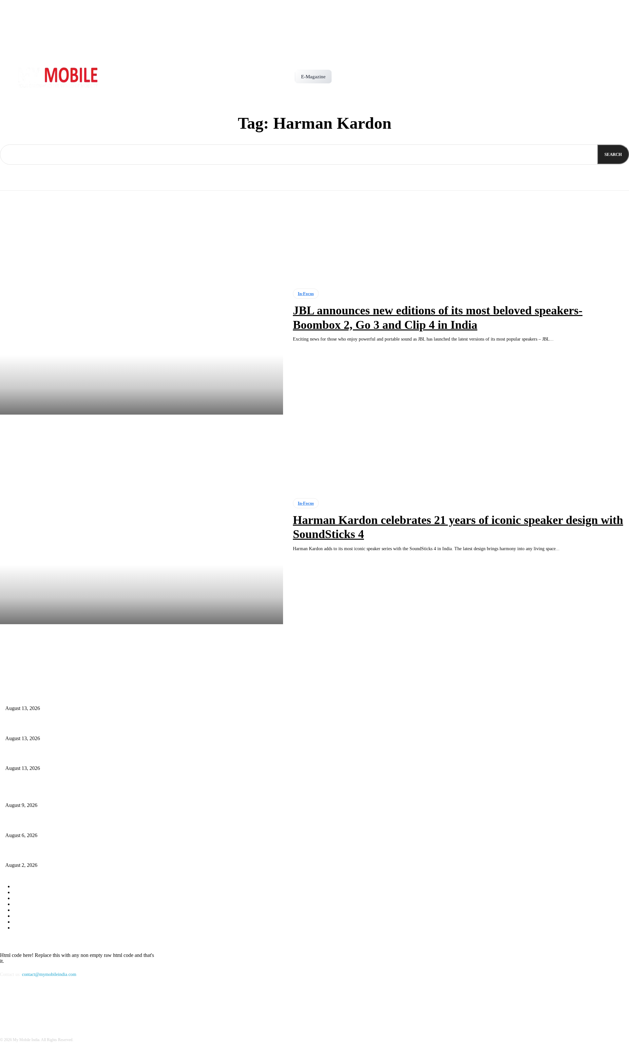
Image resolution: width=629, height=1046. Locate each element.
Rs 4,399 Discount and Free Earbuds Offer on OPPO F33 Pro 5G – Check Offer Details (87, 757)
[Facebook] (6, 1004)
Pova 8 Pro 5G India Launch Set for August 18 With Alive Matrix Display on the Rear (85, 727)
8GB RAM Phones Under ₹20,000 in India (45, 854)
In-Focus (306, 293)
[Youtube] (40, 1004)
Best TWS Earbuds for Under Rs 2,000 (41, 794)
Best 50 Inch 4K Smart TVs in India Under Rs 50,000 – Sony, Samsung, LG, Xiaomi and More (94, 824)
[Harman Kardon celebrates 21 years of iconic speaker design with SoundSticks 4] (141, 525)
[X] (23, 1004)
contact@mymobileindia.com (49, 974)
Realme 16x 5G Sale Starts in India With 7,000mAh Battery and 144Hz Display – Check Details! (95, 697)
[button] (340, 74)
